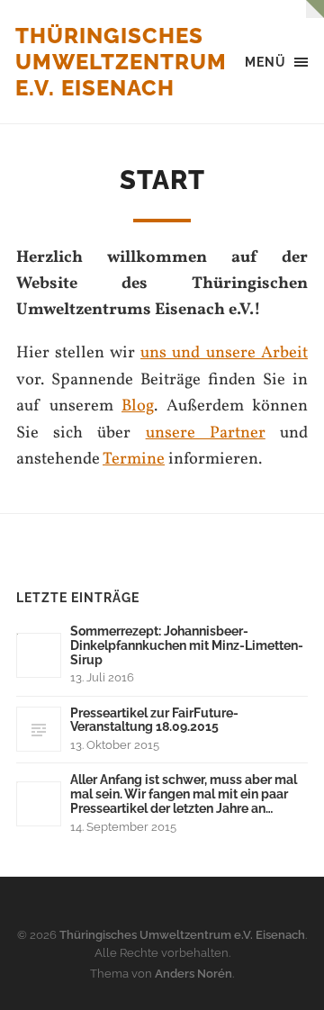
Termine (134, 459)
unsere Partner (206, 433)
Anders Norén (193, 973)
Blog (138, 406)
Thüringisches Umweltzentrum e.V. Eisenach (121, 62)
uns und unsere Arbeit (224, 353)
